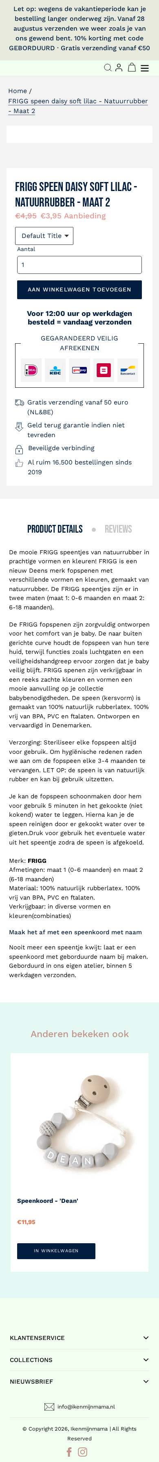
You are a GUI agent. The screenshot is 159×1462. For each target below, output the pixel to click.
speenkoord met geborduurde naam (62, 956)
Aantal (26, 249)
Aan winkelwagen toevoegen (80, 289)
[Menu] (145, 67)
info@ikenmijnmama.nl (86, 1407)
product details (55, 529)
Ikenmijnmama (89, 1429)
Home (17, 91)
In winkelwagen (56, 1250)
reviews (118, 529)
